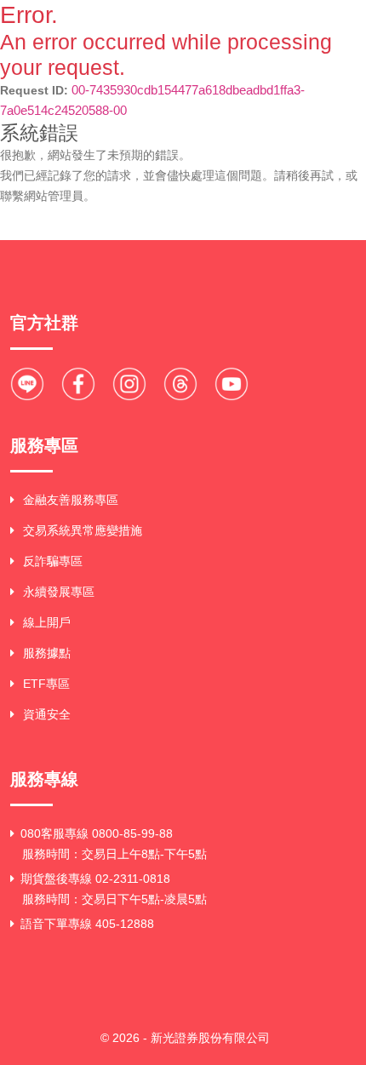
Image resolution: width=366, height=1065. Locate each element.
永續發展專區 (58, 591)
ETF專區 (46, 683)
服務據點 (47, 653)
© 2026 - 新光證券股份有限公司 (185, 1038)
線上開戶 (47, 622)
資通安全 (47, 714)
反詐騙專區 (53, 561)
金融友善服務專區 (70, 500)
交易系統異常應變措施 (82, 530)
